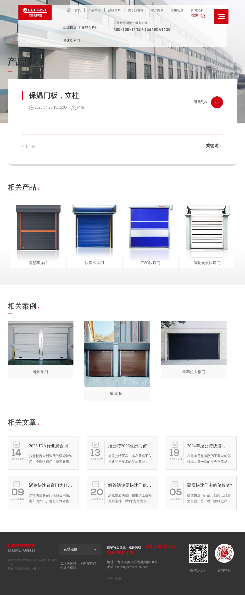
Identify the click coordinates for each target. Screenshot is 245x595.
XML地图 (114, 578)
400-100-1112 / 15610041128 (142, 29)
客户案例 (157, 10)
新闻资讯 (197, 10)
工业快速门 (71, 27)
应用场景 (177, 10)
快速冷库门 (71, 40)
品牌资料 (114, 10)
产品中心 (94, 10)
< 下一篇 (28, 146)
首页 (78, 10)
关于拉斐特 (136, 10)
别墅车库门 (90, 27)
